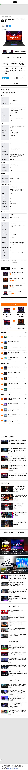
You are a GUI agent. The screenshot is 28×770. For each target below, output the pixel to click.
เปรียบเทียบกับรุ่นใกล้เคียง (7, 299)
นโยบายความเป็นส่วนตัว (12, 768)
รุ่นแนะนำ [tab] (22, 269)
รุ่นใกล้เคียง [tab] (14, 269)
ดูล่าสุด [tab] (5, 269)
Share (11, 83)
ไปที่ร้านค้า (22, 78)
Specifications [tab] (5, 90)
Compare (17, 83)
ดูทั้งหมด (25, 332)
